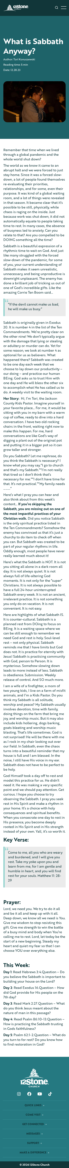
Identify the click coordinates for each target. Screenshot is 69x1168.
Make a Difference (33, 1152)
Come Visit (33, 1115)
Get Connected (33, 1124)
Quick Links (33, 1105)
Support (33, 1143)
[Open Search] (56, 7)
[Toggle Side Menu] (63, 7)
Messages (33, 1134)
